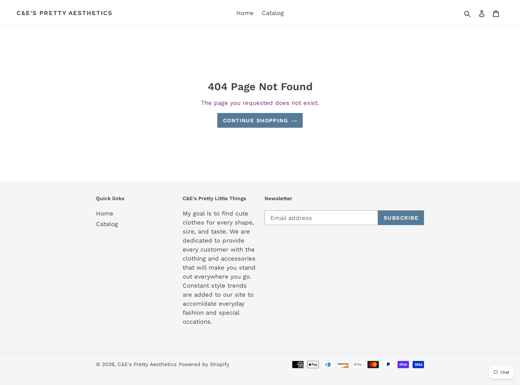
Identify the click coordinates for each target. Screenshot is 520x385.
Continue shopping (255, 120)
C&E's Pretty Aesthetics (65, 13)
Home (104, 213)
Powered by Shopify (204, 364)
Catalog (107, 224)
